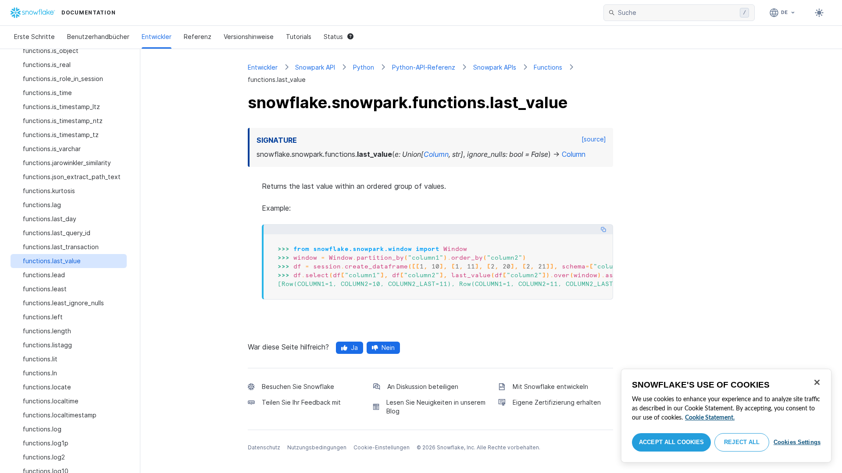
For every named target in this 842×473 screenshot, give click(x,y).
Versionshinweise (249, 36)
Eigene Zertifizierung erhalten (557, 402)
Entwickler (156, 36)
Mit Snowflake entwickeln (550, 386)
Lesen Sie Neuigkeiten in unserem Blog (435, 407)
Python (363, 67)
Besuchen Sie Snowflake (298, 386)
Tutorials (298, 36)
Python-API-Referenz (423, 67)
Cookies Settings (797, 442)
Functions (548, 67)
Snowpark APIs (494, 67)
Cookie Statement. (710, 418)
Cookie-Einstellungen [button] (381, 447)
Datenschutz (264, 447)
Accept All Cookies (671, 442)
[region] (726, 415)
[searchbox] (677, 13)
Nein (388, 347)
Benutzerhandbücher (98, 36)
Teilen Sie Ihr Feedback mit (301, 402)
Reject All (742, 442)
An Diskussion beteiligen (422, 386)
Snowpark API (315, 67)
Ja (354, 347)
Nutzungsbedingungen (316, 447)
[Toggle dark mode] (819, 12)
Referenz (197, 36)
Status (333, 36)
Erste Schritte (34, 36)
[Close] (817, 382)
